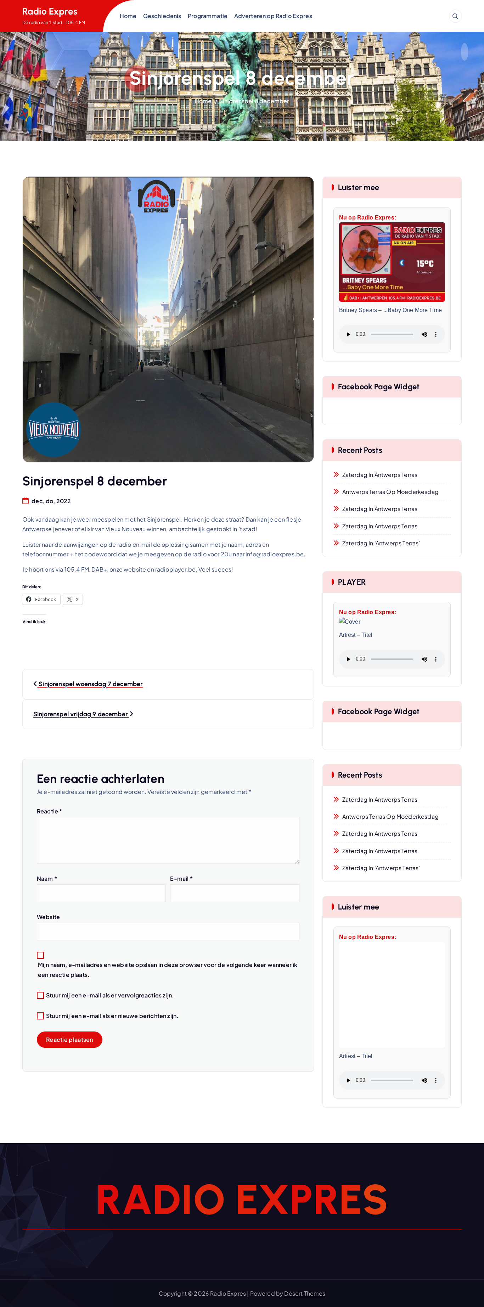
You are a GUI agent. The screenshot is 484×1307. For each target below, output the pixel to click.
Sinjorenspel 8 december (254, 101)
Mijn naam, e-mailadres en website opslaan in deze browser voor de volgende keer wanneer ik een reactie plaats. (167, 969)
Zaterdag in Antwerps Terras (379, 474)
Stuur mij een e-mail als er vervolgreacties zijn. (110, 995)
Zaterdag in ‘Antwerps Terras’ (381, 543)
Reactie (49, 811)
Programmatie (207, 16)
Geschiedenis (162, 16)
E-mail (181, 878)
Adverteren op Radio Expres (273, 16)
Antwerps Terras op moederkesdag (390, 491)
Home (128, 16)
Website (48, 917)
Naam (47, 878)
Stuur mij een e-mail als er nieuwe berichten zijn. (112, 1015)
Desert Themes (304, 1293)
